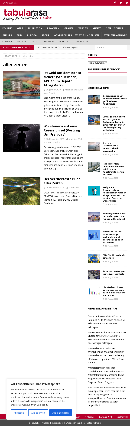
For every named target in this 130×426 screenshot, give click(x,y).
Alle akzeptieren (60, 412)
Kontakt (34, 41)
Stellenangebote (115, 35)
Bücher (7, 35)
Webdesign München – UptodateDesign (83, 423)
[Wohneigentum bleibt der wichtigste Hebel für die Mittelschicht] (94, 217)
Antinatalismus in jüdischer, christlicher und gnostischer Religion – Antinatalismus (107, 352)
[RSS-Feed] (127, 3)
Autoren (21, 41)
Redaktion (7, 41)
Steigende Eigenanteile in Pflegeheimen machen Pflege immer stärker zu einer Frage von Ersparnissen (114, 194)
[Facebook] (115, 3)
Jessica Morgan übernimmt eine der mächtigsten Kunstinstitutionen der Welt (113, 169)
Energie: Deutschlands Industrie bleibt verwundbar (111, 146)
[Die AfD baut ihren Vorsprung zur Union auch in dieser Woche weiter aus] (94, 290)
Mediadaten (82, 41)
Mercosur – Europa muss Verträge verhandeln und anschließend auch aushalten (113, 237)
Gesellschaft (114, 28)
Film (19, 35)
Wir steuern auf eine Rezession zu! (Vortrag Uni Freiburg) (62, 130)
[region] (41, 399)
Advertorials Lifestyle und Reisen (76, 35)
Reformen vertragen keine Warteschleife (114, 272)
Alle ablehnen (38, 412)
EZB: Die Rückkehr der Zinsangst (114, 256)
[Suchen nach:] (111, 47)
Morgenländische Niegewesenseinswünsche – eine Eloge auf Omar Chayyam (106, 378)
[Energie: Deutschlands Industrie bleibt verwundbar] (94, 146)
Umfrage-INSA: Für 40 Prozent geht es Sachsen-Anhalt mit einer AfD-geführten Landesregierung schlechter (114, 123)
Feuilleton (35, 28)
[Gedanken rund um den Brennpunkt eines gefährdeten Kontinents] (94, 99)
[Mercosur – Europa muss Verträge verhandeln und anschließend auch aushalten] (94, 235)
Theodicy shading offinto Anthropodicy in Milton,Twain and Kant (106, 359)
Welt (20, 28)
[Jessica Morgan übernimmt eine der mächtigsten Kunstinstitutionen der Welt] (94, 167)
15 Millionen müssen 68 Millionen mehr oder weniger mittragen (106, 323)
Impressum (49, 41)
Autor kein (74, 187)
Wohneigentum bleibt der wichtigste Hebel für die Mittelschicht (115, 216)
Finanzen (53, 28)
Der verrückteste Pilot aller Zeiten (62, 181)
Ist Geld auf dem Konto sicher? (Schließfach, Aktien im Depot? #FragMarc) (62, 79)
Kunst (97, 28)
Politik (7, 28)
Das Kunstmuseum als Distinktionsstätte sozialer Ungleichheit (107, 402)
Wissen (83, 28)
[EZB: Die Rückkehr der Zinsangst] (94, 258)
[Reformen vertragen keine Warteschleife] (94, 274)
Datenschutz (65, 41)
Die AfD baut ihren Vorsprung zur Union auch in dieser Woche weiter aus (114, 291)
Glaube (69, 28)
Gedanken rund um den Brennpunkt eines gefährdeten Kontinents (115, 99)
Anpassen (19, 412)
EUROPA (32, 35)
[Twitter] (121, 3)
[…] (69, 115)
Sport (45, 35)
